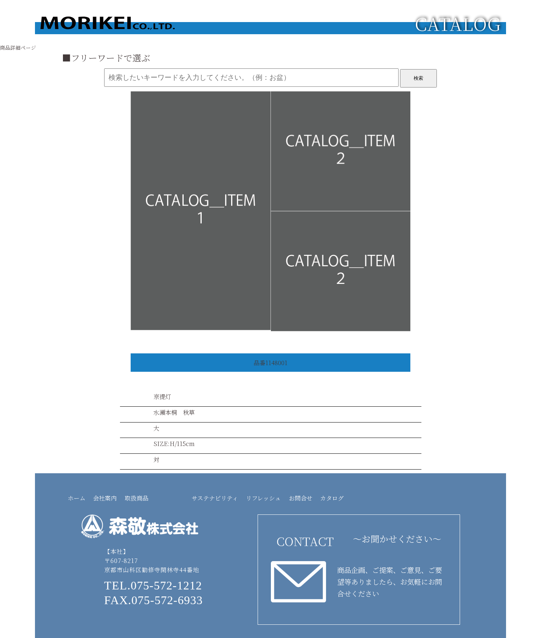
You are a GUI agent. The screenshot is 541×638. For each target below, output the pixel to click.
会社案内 (105, 498)
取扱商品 (136, 498)
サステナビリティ (215, 498)
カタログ (332, 498)
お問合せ (300, 498)
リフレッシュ (263, 498)
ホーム (76, 498)
